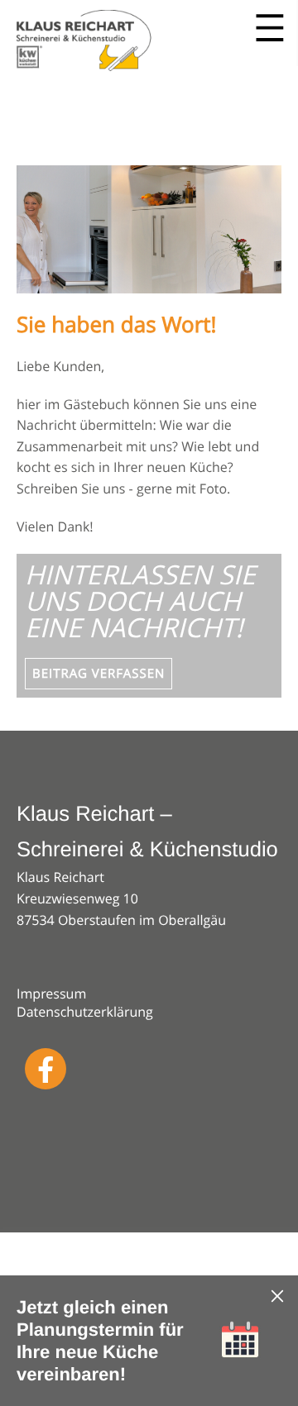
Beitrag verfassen (98, 673)
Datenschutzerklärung (85, 1012)
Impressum (51, 993)
